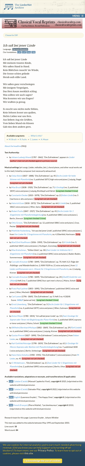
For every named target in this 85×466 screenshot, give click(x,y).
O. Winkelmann (18, 363)
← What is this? (33, 135)
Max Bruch (16, 187)
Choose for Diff (11, 35)
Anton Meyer (17, 316)
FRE (33, 52)
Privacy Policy (46, 450)
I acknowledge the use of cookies (42, 460)
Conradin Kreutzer (20, 261)
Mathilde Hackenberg (21, 230)
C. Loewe (34, 139)
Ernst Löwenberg (19, 304)
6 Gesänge (59, 187)
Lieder (71, 157)
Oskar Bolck (17, 176)
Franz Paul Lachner (20, 288)
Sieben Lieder (67, 195)
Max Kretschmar (19, 250)
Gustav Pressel (18, 335)
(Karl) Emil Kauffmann (21, 242)
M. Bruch (13, 139)
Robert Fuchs (17, 211)
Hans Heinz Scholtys (20, 355)
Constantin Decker (20, 195)
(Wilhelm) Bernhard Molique (24, 327)
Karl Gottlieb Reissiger (21, 343)
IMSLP (20, 300)
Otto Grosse (17, 222)
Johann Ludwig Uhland (21, 157)
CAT (19, 52)
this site (28, 453)
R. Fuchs (23, 139)
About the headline (13, 146)
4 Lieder (67, 242)
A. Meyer (44, 139)
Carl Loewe (16, 296)
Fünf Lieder (76, 327)
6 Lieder (62, 203)
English (17, 397)
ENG (29, 52)
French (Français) (21, 405)
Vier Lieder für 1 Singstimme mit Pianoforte (33, 234)
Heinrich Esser (18, 203)
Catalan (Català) (21, 381)
